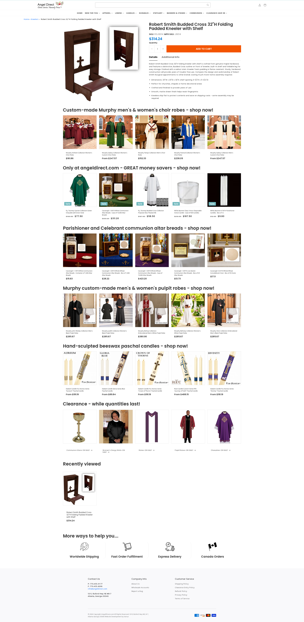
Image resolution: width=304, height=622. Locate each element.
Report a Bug (137, 591)
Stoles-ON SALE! (145, 450)
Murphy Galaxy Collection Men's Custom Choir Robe (221, 154)
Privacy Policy (181, 595)
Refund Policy (181, 591)
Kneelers (34, 19)
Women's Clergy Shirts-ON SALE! (114, 451)
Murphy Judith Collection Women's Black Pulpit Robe (114, 332)
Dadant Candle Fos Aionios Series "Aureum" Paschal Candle (77, 390)
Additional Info (170, 57)
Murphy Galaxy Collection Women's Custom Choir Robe (114, 154)
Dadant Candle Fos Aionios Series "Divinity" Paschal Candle (222, 390)
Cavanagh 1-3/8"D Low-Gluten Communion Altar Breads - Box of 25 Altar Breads (187, 273)
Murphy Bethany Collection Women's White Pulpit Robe (187, 332)
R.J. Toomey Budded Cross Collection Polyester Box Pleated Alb (151, 212)
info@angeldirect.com (97, 589)
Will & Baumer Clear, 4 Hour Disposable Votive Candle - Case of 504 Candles (188, 212)
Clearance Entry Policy (185, 587)
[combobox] (152, 5)
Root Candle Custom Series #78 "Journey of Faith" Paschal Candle (186, 390)
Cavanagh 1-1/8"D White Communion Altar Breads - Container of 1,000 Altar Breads (79, 273)
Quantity (153, 43)
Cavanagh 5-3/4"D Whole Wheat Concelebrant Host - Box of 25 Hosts (223, 272)
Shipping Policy (182, 584)
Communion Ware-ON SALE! (78, 450)
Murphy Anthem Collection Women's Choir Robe (79, 154)
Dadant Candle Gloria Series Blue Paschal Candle (113, 390)
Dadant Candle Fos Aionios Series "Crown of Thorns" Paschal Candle (150, 390)
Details (153, 57)
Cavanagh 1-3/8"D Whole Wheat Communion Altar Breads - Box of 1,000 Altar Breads (116, 273)
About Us (135, 584)
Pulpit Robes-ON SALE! (184, 450)
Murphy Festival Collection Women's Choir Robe (187, 154)
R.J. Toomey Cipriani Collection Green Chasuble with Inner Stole (79, 212)
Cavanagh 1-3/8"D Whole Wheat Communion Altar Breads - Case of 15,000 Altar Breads (150, 273)
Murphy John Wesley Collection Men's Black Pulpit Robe (79, 332)
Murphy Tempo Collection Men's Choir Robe (151, 154)
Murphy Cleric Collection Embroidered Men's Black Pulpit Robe (223, 332)
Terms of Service (182, 598)
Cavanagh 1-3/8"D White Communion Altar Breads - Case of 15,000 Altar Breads (115, 213)
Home (26, 19)
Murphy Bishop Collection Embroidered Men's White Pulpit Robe (151, 332)
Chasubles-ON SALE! (219, 450)
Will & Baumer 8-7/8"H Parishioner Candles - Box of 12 (222, 212)
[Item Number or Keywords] (207, 5)
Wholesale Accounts (140, 587)
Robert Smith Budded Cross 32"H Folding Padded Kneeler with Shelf (79, 514)
